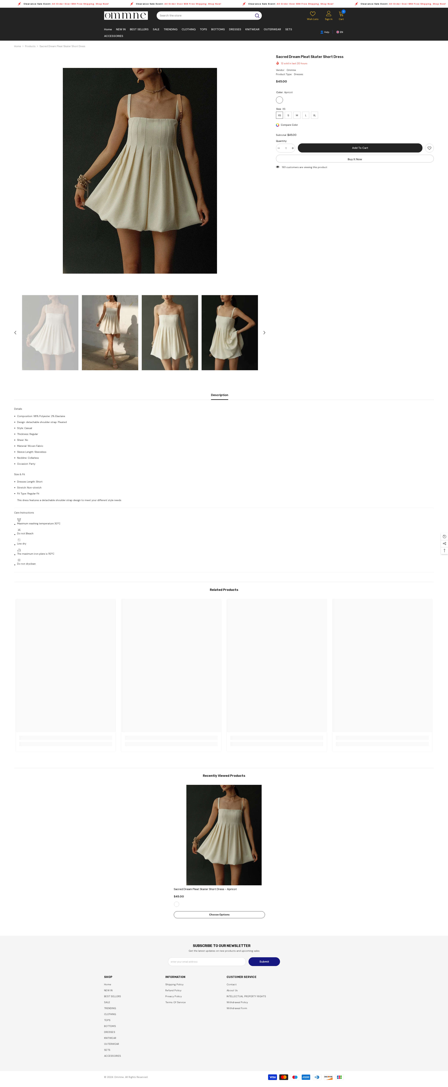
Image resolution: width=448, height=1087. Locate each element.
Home (17, 46)
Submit (264, 961)
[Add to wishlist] (429, 148)
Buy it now (355, 159)
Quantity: (281, 141)
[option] (140, 171)
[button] (15, 332)
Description (219, 395)
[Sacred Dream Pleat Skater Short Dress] (224, 835)
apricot (176, 904)
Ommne (291, 70)
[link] (324, 31)
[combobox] (205, 15)
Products (30, 46)
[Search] (209, 15)
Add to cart (360, 148)
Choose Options (219, 914)
